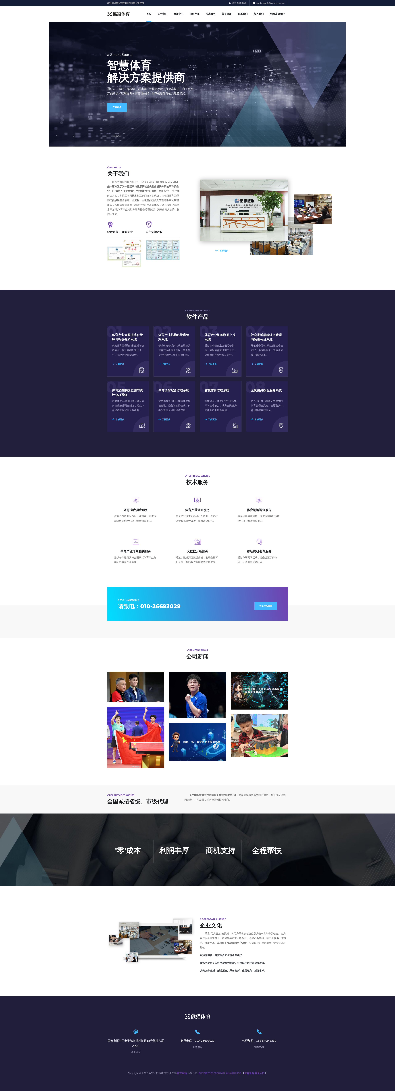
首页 (148, 14)
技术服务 (211, 14)
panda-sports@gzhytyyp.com (270, 3)
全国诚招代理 (277, 14)
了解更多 (117, 107)
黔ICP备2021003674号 (212, 1073)
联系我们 (243, 14)
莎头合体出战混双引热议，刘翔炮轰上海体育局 (135, 717)
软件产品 (195, 14)
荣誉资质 (227, 14)
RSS (238, 1073)
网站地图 (231, 1073)
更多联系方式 (265, 606)
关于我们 (162, 14)
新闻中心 (178, 14)
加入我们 (259, 14)
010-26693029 (239, 3)
